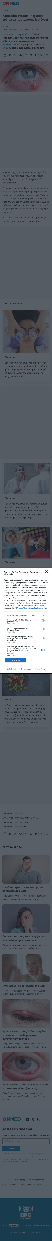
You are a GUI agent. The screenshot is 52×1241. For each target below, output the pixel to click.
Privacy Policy (39, 669)
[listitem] (26, 615)
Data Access (26, 669)
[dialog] (26, 621)
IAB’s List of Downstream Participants (29, 608)
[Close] (47, 572)
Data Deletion (12, 669)
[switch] (43, 620)
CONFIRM (15, 660)
